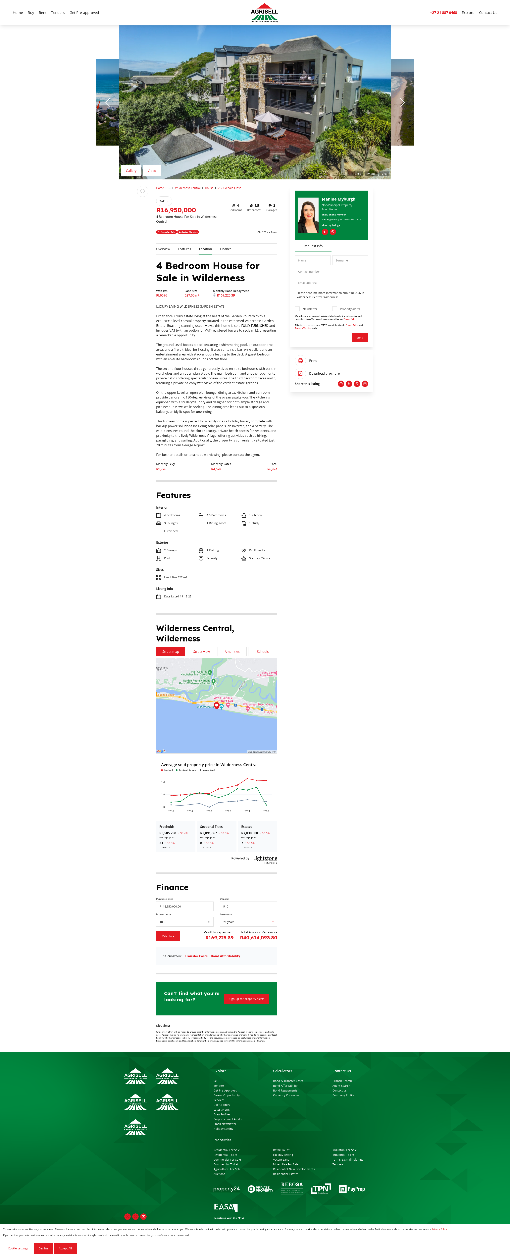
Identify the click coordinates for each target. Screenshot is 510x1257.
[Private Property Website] (260, 1189)
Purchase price (164, 899)
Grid (384, 173)
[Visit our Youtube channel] (143, 1216)
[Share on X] (349, 384)
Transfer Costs (196, 956)
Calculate (168, 936)
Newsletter (310, 309)
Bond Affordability (225, 956)
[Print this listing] (300, 360)
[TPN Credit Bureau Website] (321, 1189)
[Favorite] (142, 191)
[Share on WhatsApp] (357, 384)
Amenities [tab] (232, 651)
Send (360, 338)
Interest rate (163, 914)
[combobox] (253, 922)
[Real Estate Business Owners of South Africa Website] (292, 1189)
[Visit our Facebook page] (127, 1216)
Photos (371, 173)
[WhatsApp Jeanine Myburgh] (333, 232)
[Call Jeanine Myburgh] (325, 232)
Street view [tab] (201, 651)
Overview (163, 249)
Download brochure (324, 373)
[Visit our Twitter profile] (135, 1216)
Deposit (224, 899)
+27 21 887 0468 (443, 12)
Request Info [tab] (313, 246)
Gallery (131, 170)
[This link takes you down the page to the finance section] (215, 295)
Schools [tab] (263, 651)
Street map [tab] (170, 651)
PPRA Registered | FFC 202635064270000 (341, 219)
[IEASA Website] (226, 1208)
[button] (108, 102)
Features (184, 249)
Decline (43, 1248)
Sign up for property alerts (246, 999)
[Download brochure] (300, 373)
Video (152, 170)
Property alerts (350, 309)
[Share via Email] (365, 384)
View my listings (331, 225)
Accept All (65, 1248)
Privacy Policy (349, 318)
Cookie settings (18, 1248)
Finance (225, 249)
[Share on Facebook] (341, 384)
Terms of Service (303, 328)
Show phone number (334, 214)
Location (205, 249)
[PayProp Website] (352, 1189)
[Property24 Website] (227, 1189)
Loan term (226, 914)
